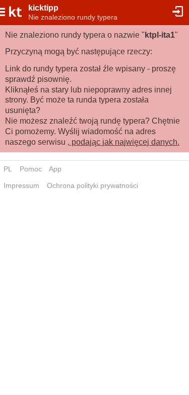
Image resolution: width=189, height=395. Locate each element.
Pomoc (31, 169)
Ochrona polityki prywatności (92, 185)
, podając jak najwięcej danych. (123, 142)
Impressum (21, 185)
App (55, 169)
